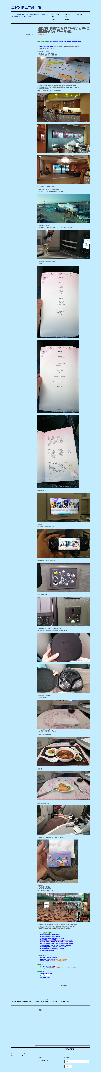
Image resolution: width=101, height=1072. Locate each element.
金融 (66, 17)
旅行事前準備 (55, 14)
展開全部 (39, 1060)
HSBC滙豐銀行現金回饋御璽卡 (48, 959)
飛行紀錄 (54, 17)
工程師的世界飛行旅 (26, 7)
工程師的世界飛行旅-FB (70, 1049)
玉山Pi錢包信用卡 (44, 961)
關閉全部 (45, 1060)
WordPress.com (26, 1056)
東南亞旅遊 (67, 14)
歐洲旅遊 (79, 14)
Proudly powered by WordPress (19, 1054)
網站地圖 (67, 19)
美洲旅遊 (54, 19)
